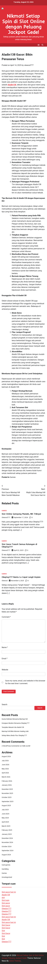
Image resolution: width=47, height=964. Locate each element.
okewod (5, 581)
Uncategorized (7, 877)
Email (5, 658)
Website (5, 670)
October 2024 (6, 846)
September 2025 (7, 801)
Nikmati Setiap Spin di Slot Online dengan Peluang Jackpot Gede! (23, 24)
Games (13, 477)
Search (4, 704)
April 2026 (5, 773)
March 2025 (6, 826)
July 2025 (5, 810)
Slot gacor (6, 903)
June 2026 (5, 765)
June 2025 (5, 814)
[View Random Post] (38, 45)
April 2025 (5, 822)
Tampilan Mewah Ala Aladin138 (13, 727)
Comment (6, 617)
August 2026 (6, 756)
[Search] (42, 45)
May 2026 (5, 769)
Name (5, 647)
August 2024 (6, 855)
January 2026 (7, 785)
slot (3, 897)
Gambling (5, 869)
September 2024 (7, 850)
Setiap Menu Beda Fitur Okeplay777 (14, 735)
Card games (6, 865)
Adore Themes (15, 961)
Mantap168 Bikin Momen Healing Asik (15, 731)
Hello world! (26, 746)
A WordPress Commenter (11, 746)
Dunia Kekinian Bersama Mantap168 (15, 719)
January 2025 (7, 834)
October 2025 (6, 797)
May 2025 (5, 818)
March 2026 (6, 777)
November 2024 (7, 842)
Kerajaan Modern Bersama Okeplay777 (15, 723)
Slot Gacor (6, 925)
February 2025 (7, 830)
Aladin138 (12, 85)
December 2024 (7, 838)
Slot (3, 931)
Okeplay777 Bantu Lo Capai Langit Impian (21, 577)
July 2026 (5, 761)
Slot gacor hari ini (9, 892)
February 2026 (7, 781)
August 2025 (6, 805)
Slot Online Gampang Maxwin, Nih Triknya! (21, 514)
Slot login (5, 900)
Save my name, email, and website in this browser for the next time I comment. (25, 682)
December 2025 (7, 789)
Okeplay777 (6, 908)
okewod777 (29, 65)
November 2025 (7, 793)
